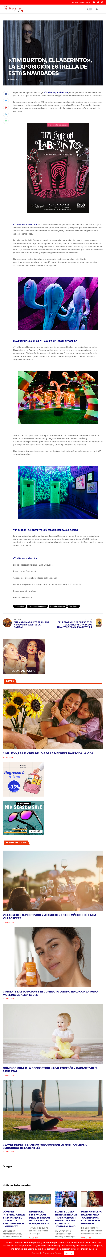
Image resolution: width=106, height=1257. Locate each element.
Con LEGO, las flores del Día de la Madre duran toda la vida (48, 753)
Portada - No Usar (57, 606)
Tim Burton (73, 606)
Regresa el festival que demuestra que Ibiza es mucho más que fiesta (40, 1217)
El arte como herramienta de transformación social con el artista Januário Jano (66, 1219)
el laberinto (19, 606)
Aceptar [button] (68, 1253)
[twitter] (98, 2)
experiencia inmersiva (37, 606)
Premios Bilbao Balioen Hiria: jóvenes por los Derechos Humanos (91, 1217)
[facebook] (94, 2)
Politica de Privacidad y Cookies (47, 1253)
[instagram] (102, 2)
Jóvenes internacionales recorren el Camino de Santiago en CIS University (14, 1219)
